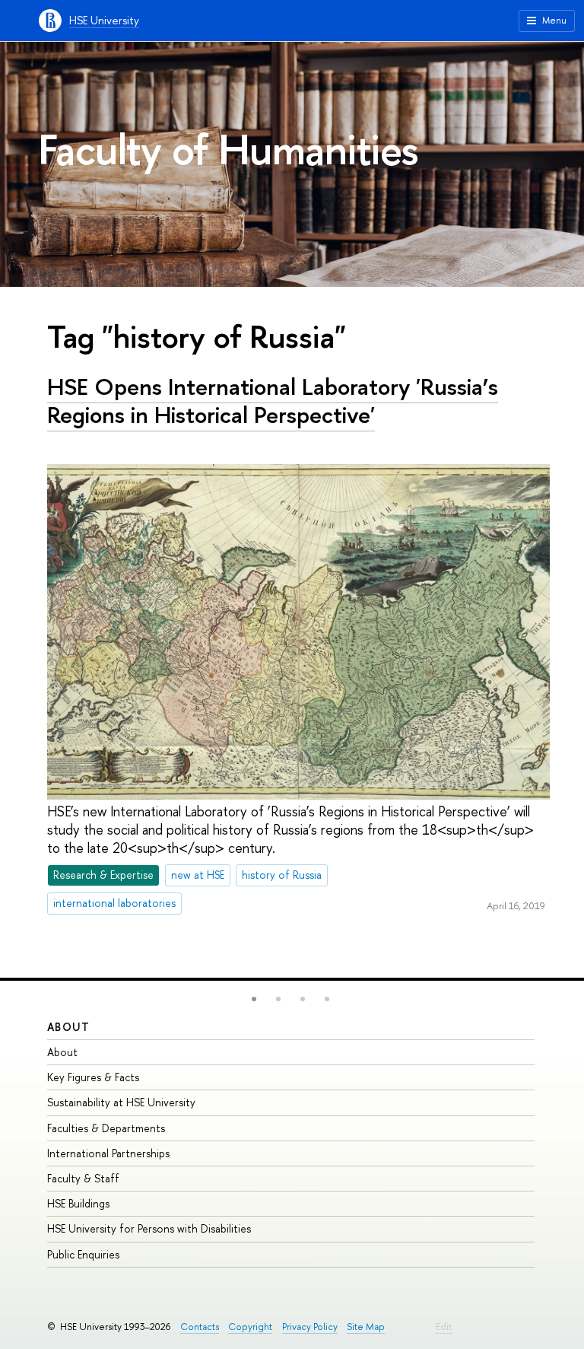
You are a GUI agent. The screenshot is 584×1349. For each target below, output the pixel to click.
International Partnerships (108, 1153)
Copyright (250, 1326)
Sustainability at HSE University (121, 1102)
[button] (254, 999)
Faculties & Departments (106, 1128)
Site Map (366, 1326)
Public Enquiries (83, 1254)
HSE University (104, 20)
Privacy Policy (310, 1326)
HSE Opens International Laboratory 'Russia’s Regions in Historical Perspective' (272, 401)
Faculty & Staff (83, 1178)
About (68, 1027)
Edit (444, 1326)
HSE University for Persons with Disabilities (149, 1228)
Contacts (199, 1326)
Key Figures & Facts (93, 1077)
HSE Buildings (78, 1203)
